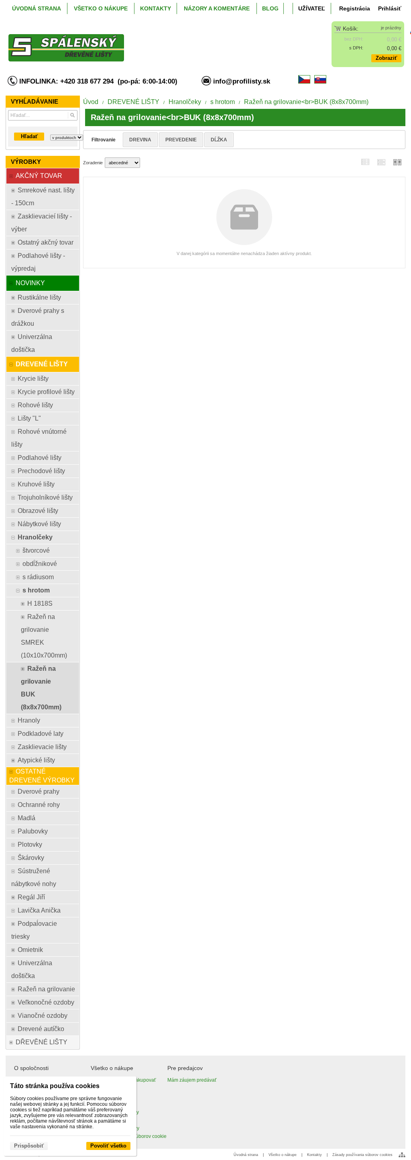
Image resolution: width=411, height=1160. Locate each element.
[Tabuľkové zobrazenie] (381, 162)
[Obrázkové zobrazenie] (397, 162)
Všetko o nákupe (283, 1155)
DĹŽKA (219, 140)
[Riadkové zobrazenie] (365, 162)
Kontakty (314, 1155)
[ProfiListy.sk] (156, 41)
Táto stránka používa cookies (55, 1085)
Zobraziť (386, 58)
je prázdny (391, 27)
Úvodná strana (246, 1155)
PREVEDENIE (181, 140)
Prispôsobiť (29, 1146)
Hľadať (29, 136)
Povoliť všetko (108, 1146)
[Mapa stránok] (402, 1154)
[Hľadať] (72, 115)
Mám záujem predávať (192, 1080)
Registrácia (354, 8)
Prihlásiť (389, 8)
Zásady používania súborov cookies (362, 1155)
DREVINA (140, 140)
